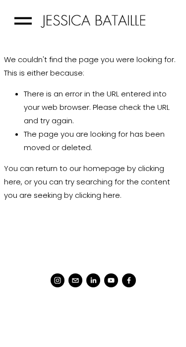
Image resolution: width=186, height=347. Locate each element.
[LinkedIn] (93, 280)
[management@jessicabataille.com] (75, 280)
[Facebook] (129, 280)
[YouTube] (111, 280)
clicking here (97, 195)
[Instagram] (57, 280)
